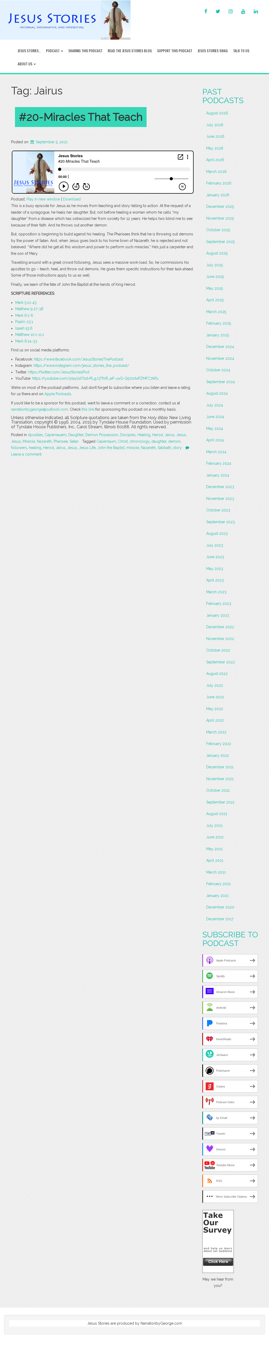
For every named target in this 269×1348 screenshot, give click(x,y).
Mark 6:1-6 (24, 315)
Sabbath (164, 448)
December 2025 (220, 206)
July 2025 (214, 265)
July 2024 (214, 405)
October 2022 (218, 650)
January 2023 (217, 615)
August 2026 (217, 113)
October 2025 (218, 230)
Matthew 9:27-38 (29, 309)
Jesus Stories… (29, 50)
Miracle (29, 441)
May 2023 (214, 569)
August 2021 (216, 814)
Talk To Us (241, 50)
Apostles (35, 435)
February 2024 (218, 463)
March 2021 (216, 872)
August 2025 (216, 253)
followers (19, 448)
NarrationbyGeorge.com (161, 1323)
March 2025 (216, 312)
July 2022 (214, 685)
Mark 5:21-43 (26, 302)
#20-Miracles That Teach (81, 116)
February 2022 (218, 744)
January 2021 (217, 896)
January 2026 (217, 195)
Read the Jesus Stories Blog (130, 50)
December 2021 (220, 767)
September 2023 (220, 522)
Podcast (53, 50)
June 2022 (215, 697)
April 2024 (215, 440)
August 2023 (217, 533)
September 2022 (220, 662)
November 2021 (220, 779)
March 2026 (216, 172)
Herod (157, 435)
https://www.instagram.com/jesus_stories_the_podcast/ (81, 365)
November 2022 (220, 639)
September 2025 (220, 242)
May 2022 (214, 709)
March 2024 (216, 452)
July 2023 (214, 545)
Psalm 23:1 (24, 322)
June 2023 (215, 557)
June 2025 (215, 276)
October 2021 (218, 790)
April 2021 (214, 860)
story (177, 448)
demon (174, 441)
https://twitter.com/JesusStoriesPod (58, 372)
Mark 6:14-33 (26, 341)
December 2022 (220, 627)
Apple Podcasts (57, 394)
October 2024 (218, 370)
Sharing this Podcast (85, 50)
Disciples (128, 435)
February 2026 (218, 183)
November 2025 (220, 218)
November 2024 (220, 358)
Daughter (76, 435)
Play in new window (43, 199)
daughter (158, 441)
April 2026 (215, 160)
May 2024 (214, 428)
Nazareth (44, 441)
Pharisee (61, 441)
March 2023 (216, 592)
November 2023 (220, 498)
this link (88, 409)
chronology (139, 441)
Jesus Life (87, 448)
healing (35, 448)
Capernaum (106, 441)
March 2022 (216, 732)
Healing (143, 435)
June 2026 (215, 136)
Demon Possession (101, 435)
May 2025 (214, 288)
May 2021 (214, 849)
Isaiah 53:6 (24, 328)
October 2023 (218, 510)
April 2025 (215, 300)
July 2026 (214, 125)
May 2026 (214, 148)
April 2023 (215, 580)
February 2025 (218, 323)
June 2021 (215, 837)
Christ (123, 441)
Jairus (169, 435)
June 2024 (215, 417)
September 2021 (220, 802)
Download (72, 199)
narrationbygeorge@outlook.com (39, 409)
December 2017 (219, 919)
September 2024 (220, 382)
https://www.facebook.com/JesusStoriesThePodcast (78, 359)
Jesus (181, 435)
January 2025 (217, 335)
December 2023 (220, 487)
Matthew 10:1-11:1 (29, 334)
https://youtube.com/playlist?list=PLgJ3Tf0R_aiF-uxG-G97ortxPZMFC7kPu (95, 378)
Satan (74, 441)
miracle (132, 448)
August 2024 (217, 393)
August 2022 (217, 674)
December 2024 (220, 347)
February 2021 (218, 884)
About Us (25, 63)
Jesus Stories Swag (213, 50)
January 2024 (217, 475)
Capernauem (55, 435)
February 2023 (218, 603)
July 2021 (214, 825)
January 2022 (217, 755)
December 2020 (220, 907)
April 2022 (215, 720)
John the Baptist (111, 448)
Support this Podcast (174, 50)
